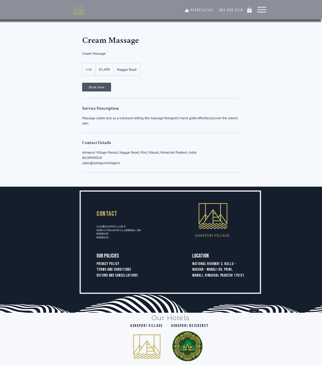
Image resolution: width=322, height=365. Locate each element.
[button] (249, 9)
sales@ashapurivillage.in (111, 227)
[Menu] (261, 9)
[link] (96, 87)
